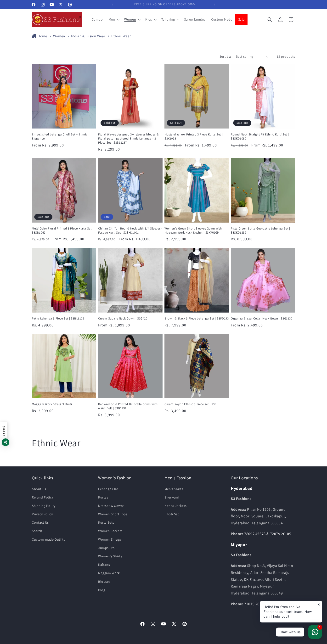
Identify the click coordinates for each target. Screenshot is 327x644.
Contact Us (40, 522)
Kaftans (104, 564)
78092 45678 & (256, 533)
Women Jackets (110, 531)
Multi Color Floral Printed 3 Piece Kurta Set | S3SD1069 (62, 231)
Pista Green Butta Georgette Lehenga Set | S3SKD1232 (260, 231)
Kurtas (103, 497)
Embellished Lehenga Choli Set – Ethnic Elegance (60, 136)
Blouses (104, 581)
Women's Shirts (110, 556)
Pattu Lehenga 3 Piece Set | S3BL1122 (58, 318)
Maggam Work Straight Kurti (52, 404)
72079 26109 (254, 603)
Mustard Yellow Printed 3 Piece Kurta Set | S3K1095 (193, 136)
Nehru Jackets (175, 506)
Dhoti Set (171, 514)
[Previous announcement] (112, 4)
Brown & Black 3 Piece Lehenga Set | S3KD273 (196, 318)
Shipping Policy (44, 506)
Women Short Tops (113, 514)
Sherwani (171, 497)
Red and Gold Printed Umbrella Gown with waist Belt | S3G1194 (128, 406)
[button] (114, 19)
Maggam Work (109, 573)
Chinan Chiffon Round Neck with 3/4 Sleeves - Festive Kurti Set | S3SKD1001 (130, 231)
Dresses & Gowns (111, 506)
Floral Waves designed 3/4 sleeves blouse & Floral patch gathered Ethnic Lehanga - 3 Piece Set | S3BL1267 (128, 139)
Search (37, 531)
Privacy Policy (42, 514)
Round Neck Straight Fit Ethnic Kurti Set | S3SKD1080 (260, 136)
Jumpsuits (106, 548)
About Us (39, 489)
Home (42, 36)
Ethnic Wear (121, 36)
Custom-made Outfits (48, 539)
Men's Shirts (173, 489)
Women (59, 36)
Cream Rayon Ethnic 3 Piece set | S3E (190, 404)
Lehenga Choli (109, 489)
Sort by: (225, 56)
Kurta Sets (106, 522)
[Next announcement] (214, 4)
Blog (101, 590)
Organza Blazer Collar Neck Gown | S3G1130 (262, 318)
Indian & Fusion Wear (88, 36)
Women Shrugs (109, 539)
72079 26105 (280, 533)
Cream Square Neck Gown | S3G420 (122, 318)
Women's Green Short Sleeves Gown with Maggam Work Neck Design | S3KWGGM (193, 231)
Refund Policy (42, 497)
